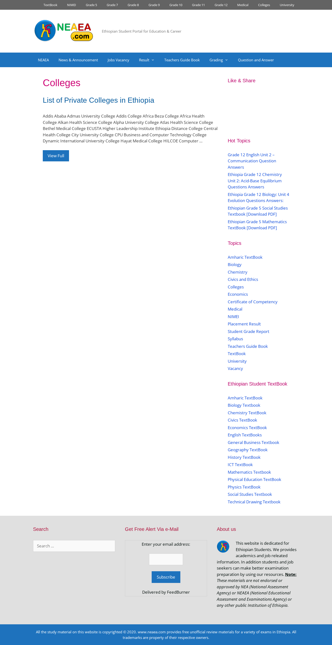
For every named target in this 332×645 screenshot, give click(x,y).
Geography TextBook (248, 449)
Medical (242, 5)
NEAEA (43, 59)
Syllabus (235, 338)
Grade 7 (112, 5)
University (287, 5)
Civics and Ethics (243, 279)
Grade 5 (91, 5)
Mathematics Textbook (249, 472)
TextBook (50, 5)
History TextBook (244, 457)
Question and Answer (256, 59)
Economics (238, 294)
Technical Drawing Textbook (254, 502)
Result (144, 59)
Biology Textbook (244, 405)
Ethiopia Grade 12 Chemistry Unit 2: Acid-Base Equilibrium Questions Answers (255, 181)
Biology (235, 264)
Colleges (264, 5)
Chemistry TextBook (247, 412)
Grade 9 (154, 5)
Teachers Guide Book (182, 59)
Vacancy (235, 368)
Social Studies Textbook (250, 494)
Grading (216, 59)
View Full (56, 155)
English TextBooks (245, 435)
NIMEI (71, 5)
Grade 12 (221, 5)
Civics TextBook (242, 420)
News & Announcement (78, 59)
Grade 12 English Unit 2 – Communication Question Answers (252, 161)
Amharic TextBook (245, 257)
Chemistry (238, 272)
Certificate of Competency (253, 301)
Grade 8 (133, 5)
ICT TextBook (240, 464)
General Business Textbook (253, 442)
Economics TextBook (247, 427)
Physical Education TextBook (254, 479)
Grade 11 (198, 5)
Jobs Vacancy (118, 59)
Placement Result (244, 324)
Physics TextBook (244, 487)
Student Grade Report (248, 331)
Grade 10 (175, 5)
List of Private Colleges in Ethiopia (98, 100)
